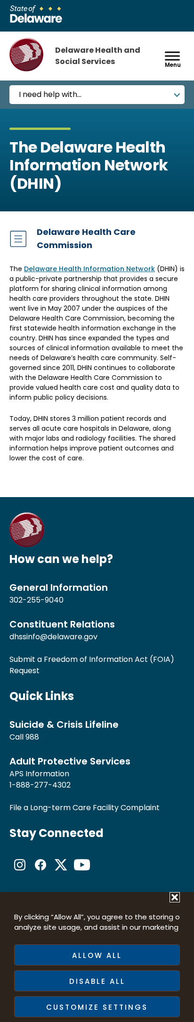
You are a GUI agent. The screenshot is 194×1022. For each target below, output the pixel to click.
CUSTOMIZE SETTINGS (97, 1007)
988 (32, 737)
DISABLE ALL (97, 981)
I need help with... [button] (50, 94)
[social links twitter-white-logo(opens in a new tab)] (61, 872)
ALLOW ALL (97, 955)
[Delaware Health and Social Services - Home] (27, 544)
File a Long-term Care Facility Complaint (84, 807)
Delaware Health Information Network (89, 269)
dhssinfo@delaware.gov (53, 636)
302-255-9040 (36, 600)
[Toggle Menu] (172, 55)
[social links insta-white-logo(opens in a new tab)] (19, 872)
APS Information (39, 773)
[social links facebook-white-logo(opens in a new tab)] (40, 872)
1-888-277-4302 (40, 785)
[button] (175, 897)
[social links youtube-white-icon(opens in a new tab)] (82, 872)
